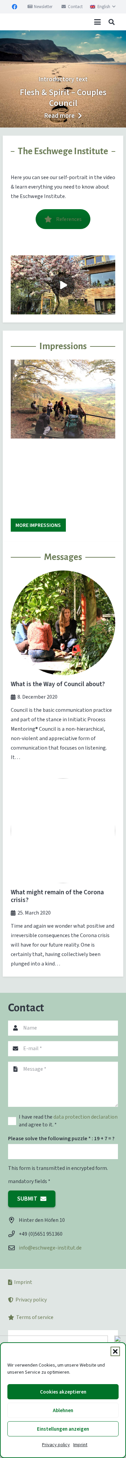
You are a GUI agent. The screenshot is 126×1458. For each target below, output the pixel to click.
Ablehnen (63, 1410)
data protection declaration (85, 1116)
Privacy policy (56, 1444)
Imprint (80, 1444)
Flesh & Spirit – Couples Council (63, 97)
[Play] (63, 284)
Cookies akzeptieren (63, 1392)
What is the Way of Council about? (58, 684)
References (69, 219)
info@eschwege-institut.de (50, 1247)
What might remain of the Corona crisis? (57, 896)
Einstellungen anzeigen (63, 1429)
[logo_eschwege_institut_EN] (24, 21)
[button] (115, 1351)
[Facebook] (14, 6)
